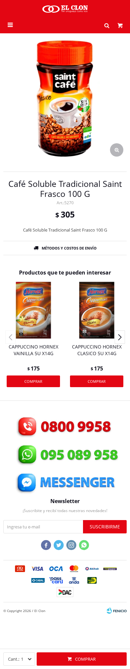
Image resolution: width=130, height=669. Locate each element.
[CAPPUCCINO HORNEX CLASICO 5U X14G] (97, 310)
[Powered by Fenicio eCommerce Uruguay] (117, 611)
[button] (106, 25)
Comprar (85, 659)
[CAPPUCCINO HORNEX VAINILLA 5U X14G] (33, 310)
